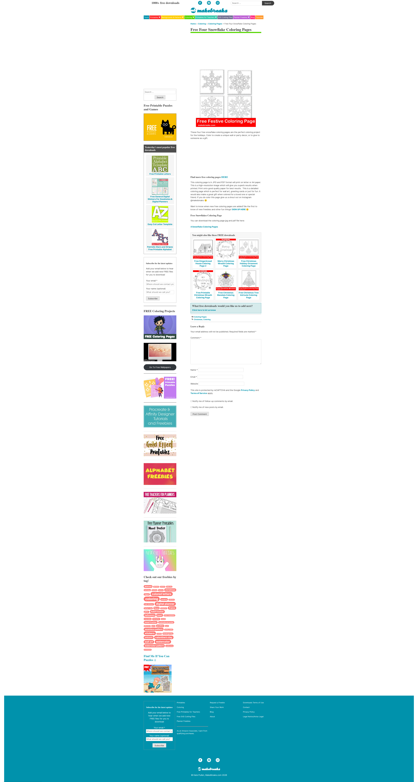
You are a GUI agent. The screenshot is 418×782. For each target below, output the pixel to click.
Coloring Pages (215, 24)
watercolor (163, 641)
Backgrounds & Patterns (171, 17)
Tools (146, 17)
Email (193, 377)
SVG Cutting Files (225, 17)
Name (194, 370)
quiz (167, 626)
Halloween (150, 615)
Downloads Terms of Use (253, 702)
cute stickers (148, 604)
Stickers (150, 633)
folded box (164, 608)
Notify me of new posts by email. (207, 407)
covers (164, 599)
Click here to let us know (204, 310)
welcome (169, 646)
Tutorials (259, 17)
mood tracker (151, 622)
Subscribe (153, 298)
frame (172, 608)
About (212, 716)
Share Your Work (217, 707)
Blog (253, 17)
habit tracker (157, 611)
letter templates (169, 615)
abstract (148, 586)
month (163, 619)
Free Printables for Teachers (188, 712)
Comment (195, 338)
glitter (146, 612)
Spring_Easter (169, 629)
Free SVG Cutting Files (186, 716)
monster (156, 619)
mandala (147, 619)
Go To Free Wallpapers (160, 367)
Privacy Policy (248, 390)
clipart (146, 594)
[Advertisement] (225, 50)
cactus (161, 590)
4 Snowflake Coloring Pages (204, 227)
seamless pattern (154, 629)
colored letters (161, 594)
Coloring (188, 17)
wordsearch (147, 649)
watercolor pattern (154, 645)
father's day (148, 608)
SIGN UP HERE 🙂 (240, 209)
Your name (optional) (156, 288)
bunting (154, 590)
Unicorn (149, 637)
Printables (154, 17)
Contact (246, 707)
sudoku (159, 633)
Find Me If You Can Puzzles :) (156, 658)
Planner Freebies (240, 17)
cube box (171, 599)
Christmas (198, 319)
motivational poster (166, 622)
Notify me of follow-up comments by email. (212, 401)
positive (160, 626)
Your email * (151, 280)
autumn (162, 586)
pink (153, 626)
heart (159, 615)
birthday (147, 590)
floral (156, 608)
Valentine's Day (163, 637)
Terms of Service (198, 393)
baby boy (169, 586)
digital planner (165, 603)
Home (193, 24)
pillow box (147, 626)
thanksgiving (168, 633)
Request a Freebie (217, 702)
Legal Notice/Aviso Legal (253, 716)
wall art (149, 641)
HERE (224, 177)
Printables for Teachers (205, 17)
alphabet (156, 586)
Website (194, 384)
